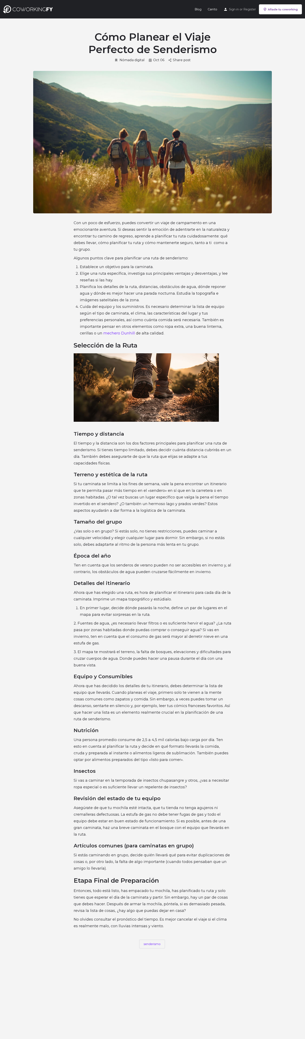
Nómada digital (132, 60)
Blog (198, 9)
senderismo (152, 944)
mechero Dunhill (119, 333)
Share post (182, 60)
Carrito (212, 9)
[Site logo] (29, 9)
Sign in (234, 9)
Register (249, 9)
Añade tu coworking (283, 9)
